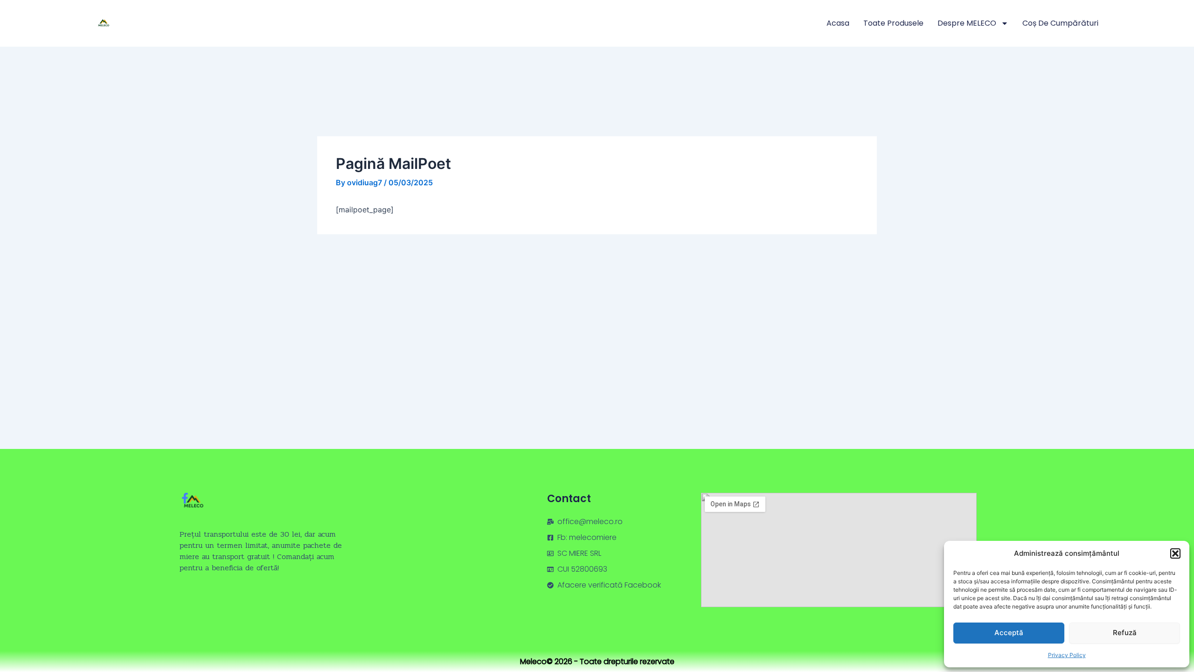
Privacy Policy (1067, 654)
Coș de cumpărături (1060, 23)
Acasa (837, 23)
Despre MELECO (966, 23)
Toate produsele (893, 23)
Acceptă (1008, 632)
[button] (1175, 553)
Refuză (1125, 632)
